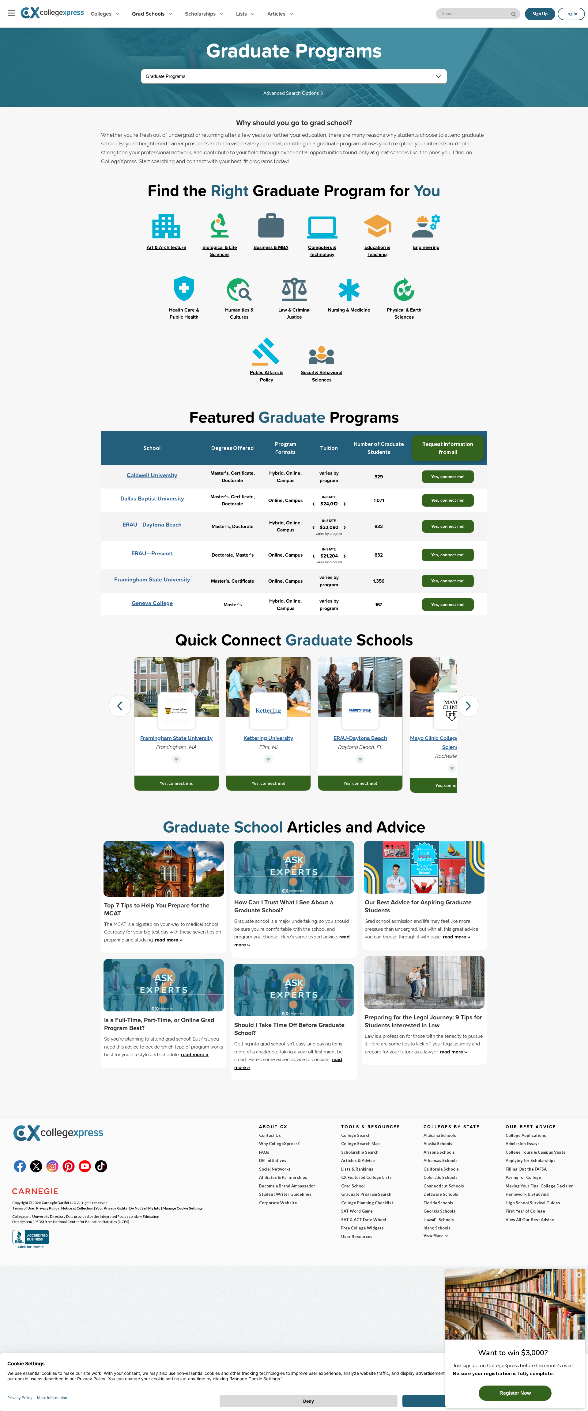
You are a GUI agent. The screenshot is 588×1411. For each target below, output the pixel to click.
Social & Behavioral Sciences (321, 376)
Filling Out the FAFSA (526, 1169)
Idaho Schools (437, 1227)
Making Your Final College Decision (540, 1185)
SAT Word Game (357, 1211)
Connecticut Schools (444, 1185)
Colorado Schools (441, 1177)
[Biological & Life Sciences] (220, 227)
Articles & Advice (358, 1160)
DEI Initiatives (272, 1160)
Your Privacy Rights (111, 1208)
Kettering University (268, 738)
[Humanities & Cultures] (239, 289)
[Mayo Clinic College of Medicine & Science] (452, 710)
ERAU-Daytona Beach (360, 738)
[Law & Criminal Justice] (294, 289)
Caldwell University (152, 475)
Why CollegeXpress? (279, 1143)
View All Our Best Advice (530, 1219)
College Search (356, 1135)
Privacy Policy (47, 1208)
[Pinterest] (68, 1171)
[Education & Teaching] (377, 227)
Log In (571, 13)
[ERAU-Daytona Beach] (360, 710)
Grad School (353, 1185)
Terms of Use (23, 1208)
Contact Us (270, 1135)
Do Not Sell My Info (144, 1208)
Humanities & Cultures (239, 313)
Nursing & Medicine (349, 309)
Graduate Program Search (366, 1194)
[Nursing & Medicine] (349, 289)
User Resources (356, 1236)
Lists (242, 13)
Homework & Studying (527, 1194)
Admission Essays (523, 1143)
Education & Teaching (377, 251)
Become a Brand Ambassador (287, 1185)
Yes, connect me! (448, 477)
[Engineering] (426, 227)
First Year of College (525, 1211)
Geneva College (152, 603)
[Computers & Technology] (322, 227)
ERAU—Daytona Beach (152, 524)
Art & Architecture (166, 247)
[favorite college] (176, 759)
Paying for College (523, 1177)
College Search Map (360, 1143)
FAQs (264, 1152)
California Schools (441, 1169)
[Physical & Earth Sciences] (404, 289)
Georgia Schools (439, 1211)
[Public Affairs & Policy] (266, 352)
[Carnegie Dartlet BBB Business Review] (30, 1247)
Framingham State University (152, 579)
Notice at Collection (77, 1208)
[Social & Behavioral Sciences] (321, 352)
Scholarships (201, 13)
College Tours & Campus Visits (535, 1152)
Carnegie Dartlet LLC (59, 1202)
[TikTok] (101, 1171)
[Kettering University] (268, 710)
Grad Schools (149, 13)
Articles (277, 13)
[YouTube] (84, 1171)
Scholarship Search (360, 1152)
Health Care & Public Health (184, 313)
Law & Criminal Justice (294, 313)
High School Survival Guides (533, 1202)
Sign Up (540, 13)
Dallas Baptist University (152, 498)
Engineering (426, 247)
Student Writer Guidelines (285, 1194)
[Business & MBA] (271, 227)
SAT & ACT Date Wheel (363, 1219)
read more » (169, 939)
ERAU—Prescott (152, 553)
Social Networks (275, 1169)
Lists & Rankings (357, 1169)
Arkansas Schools (441, 1160)
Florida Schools (438, 1202)
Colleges (101, 13)
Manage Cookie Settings (183, 1208)
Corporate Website (278, 1202)
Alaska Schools (438, 1143)
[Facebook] (20, 1171)
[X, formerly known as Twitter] (36, 1171)
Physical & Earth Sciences (404, 313)
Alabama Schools (440, 1135)
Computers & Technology (322, 251)
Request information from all (447, 448)
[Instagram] (52, 1171)
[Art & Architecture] (166, 227)
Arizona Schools (439, 1152)
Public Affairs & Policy (266, 376)
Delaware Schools (441, 1194)
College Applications (526, 1135)
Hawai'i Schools (439, 1219)
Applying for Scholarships (531, 1160)
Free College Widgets (362, 1227)
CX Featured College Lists (366, 1177)
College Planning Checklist (367, 1202)
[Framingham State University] (176, 710)
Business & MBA (271, 247)
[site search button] (514, 13)
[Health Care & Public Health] (184, 289)
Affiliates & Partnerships (283, 1177)
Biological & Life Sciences (219, 251)
